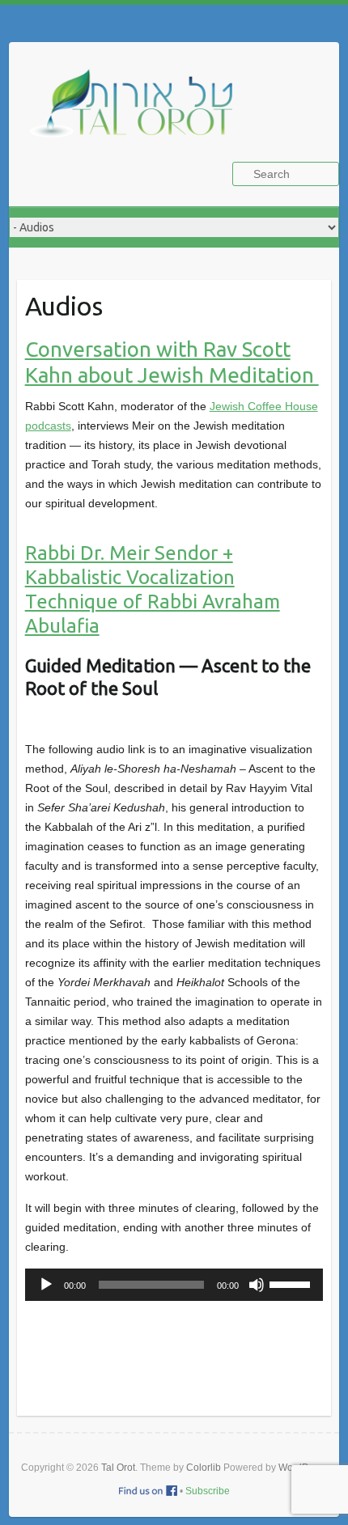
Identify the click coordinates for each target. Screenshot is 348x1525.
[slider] (292, 1283)
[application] (174, 1285)
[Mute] (256, 1285)
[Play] (46, 1285)
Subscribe (207, 1491)
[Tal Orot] (138, 112)
